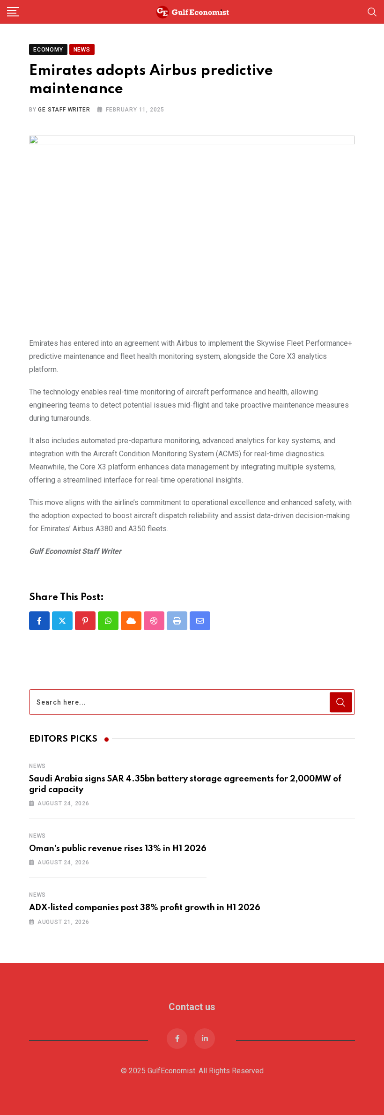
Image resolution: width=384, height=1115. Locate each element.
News (37, 766)
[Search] (372, 11)
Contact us (192, 1006)
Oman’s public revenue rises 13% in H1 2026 (118, 849)
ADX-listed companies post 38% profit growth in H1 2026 (144, 908)
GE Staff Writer (64, 109)
